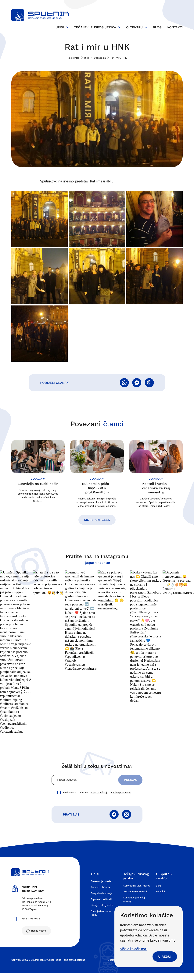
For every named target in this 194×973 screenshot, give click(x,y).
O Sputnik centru (164, 876)
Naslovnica (73, 57)
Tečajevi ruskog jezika (95, 27)
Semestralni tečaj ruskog (136, 885)
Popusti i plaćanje (100, 887)
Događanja (100, 57)
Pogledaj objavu (15, 652)
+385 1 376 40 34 (31, 918)
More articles (97, 520)
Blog (157, 27)
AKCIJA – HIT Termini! (135, 891)
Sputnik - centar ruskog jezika (40, 15)
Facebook (114, 814)
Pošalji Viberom (149, 382)
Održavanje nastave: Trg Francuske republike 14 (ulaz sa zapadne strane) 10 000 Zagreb (36, 898)
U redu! (164, 956)
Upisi (60, 27)
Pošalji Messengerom (136, 382)
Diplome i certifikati (101, 899)
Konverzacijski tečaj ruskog (134, 899)
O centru (134, 27)
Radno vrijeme (38, 930)
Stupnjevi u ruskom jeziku (101, 913)
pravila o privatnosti (120, 792)
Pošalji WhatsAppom (124, 382)
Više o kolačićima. (133, 949)
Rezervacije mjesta (101, 881)
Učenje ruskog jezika (102, 905)
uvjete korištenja (99, 792)
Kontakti (175, 27)
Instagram (126, 814)
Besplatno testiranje (101, 893)
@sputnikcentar (97, 563)
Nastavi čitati (38, 471)
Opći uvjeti (113, 959)
